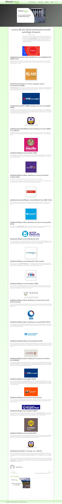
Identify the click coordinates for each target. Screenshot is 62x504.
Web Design (47, 2)
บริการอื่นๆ (52, 2)
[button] (56, 2)
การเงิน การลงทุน (40, 2)
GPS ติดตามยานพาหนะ (32, 2)
